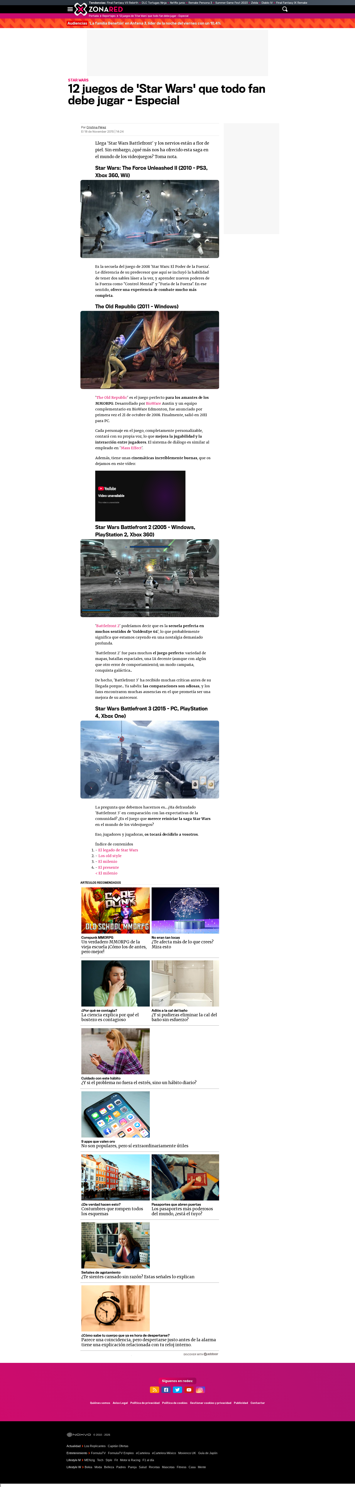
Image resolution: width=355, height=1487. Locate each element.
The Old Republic (111, 397)
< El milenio (106, 873)
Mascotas (168, 1467)
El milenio (107, 861)
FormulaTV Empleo (121, 1453)
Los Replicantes (95, 1446)
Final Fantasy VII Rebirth (122, 2)
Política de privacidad (145, 1403)
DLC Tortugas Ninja (154, 2)
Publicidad (241, 1403)
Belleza (109, 1467)
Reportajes (109, 16)
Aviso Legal (120, 1403)
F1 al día (148, 1460)
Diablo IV (267, 2)
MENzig (89, 1460)
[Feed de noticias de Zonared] (154, 1390)
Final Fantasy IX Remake (291, 2)
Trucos (246, 9)
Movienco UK (187, 1453)
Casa (192, 1467)
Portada (94, 16)
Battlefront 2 (107, 626)
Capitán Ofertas (118, 1446)
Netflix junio (177, 2)
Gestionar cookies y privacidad (210, 1403)
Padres (121, 1467)
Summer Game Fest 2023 (231, 2)
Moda (98, 1467)
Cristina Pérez (96, 127)
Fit (116, 1460)
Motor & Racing (130, 1460)
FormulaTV (98, 1453)
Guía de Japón (207, 1453)
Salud (143, 1467)
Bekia (88, 1467)
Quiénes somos (100, 1403)
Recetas (154, 1467)
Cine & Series (191, 9)
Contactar (258, 1403)
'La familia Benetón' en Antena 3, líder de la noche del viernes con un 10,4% (144, 23)
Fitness (181, 1467)
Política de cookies (174, 1403)
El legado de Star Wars (118, 850)
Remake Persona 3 (200, 2)
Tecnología (166, 9)
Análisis (229, 9)
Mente (202, 1467)
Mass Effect (131, 448)
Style (109, 1460)
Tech (100, 1460)
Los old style (109, 856)
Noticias (145, 9)
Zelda (254, 2)
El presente (108, 867)
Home (129, 9)
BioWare (153, 403)
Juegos (212, 9)
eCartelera (143, 1453)
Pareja (132, 1467)
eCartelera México (164, 1453)
